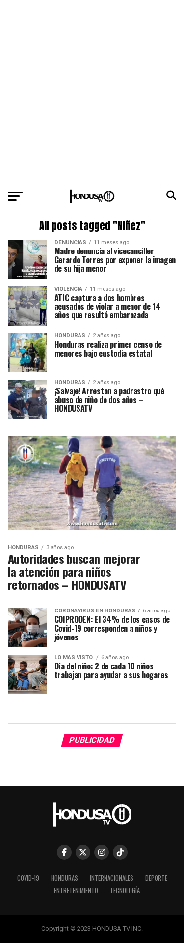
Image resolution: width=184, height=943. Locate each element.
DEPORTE (156, 878)
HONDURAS (64, 878)
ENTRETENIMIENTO (76, 890)
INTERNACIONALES (111, 878)
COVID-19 (28, 878)
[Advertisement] (92, 92)
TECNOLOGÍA (125, 890)
